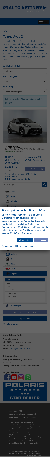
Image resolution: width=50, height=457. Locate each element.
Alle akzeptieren (25, 240)
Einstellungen (41, 240)
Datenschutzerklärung (12, 246)
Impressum (29, 246)
